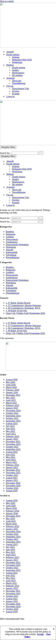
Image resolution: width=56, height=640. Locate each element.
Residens (10, 231)
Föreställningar (19, 83)
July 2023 (10, 426)
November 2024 (13, 410)
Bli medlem (17, 75)
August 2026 (12, 379)
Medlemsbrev (18, 73)
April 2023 (11, 434)
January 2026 (12, 392)
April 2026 (11, 384)
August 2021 (12, 478)
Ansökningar (12, 242)
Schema (15, 57)
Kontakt (15, 93)
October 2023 (12, 418)
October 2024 (12, 413)
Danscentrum (12, 239)
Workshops (17, 62)
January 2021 (12, 480)
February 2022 (12, 465)
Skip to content (7, 1)
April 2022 (11, 459)
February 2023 (12, 436)
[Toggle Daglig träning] (50, 164)
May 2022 (10, 457)
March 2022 (11, 462)
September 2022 (13, 449)
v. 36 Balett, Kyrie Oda (16, 310)
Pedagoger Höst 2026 (22, 59)
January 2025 (12, 408)
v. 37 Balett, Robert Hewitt (18, 303)
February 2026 (12, 390)
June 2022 (10, 454)
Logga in (10, 96)
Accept (40, 634)
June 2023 (10, 428)
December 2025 (13, 395)
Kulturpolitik (11, 252)
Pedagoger (10, 234)
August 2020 (12, 490)
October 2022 (12, 447)
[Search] (41, 153)
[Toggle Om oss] (50, 195)
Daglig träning (18, 67)
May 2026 (10, 382)
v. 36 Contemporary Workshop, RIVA (23, 308)
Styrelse (15, 91)
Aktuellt (10, 52)
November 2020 (13, 485)
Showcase (16, 80)
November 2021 (13, 472)
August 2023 (12, 423)
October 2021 (12, 475)
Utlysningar (11, 255)
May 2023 (10, 431)
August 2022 (12, 452)
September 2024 (13, 416)
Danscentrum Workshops (17, 244)
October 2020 (12, 488)
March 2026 (11, 387)
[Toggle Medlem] (50, 174)
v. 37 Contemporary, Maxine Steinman (23, 305)
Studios (15, 70)
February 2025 (12, 405)
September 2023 (13, 421)
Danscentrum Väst (20, 88)
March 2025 (11, 403)
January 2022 (12, 467)
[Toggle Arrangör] (50, 187)
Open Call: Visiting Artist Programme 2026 (25, 313)
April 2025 (11, 400)
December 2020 (13, 483)
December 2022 (13, 441)
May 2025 (10, 397)
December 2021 (13, 470)
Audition (10, 237)
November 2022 (13, 444)
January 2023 (12, 439)
